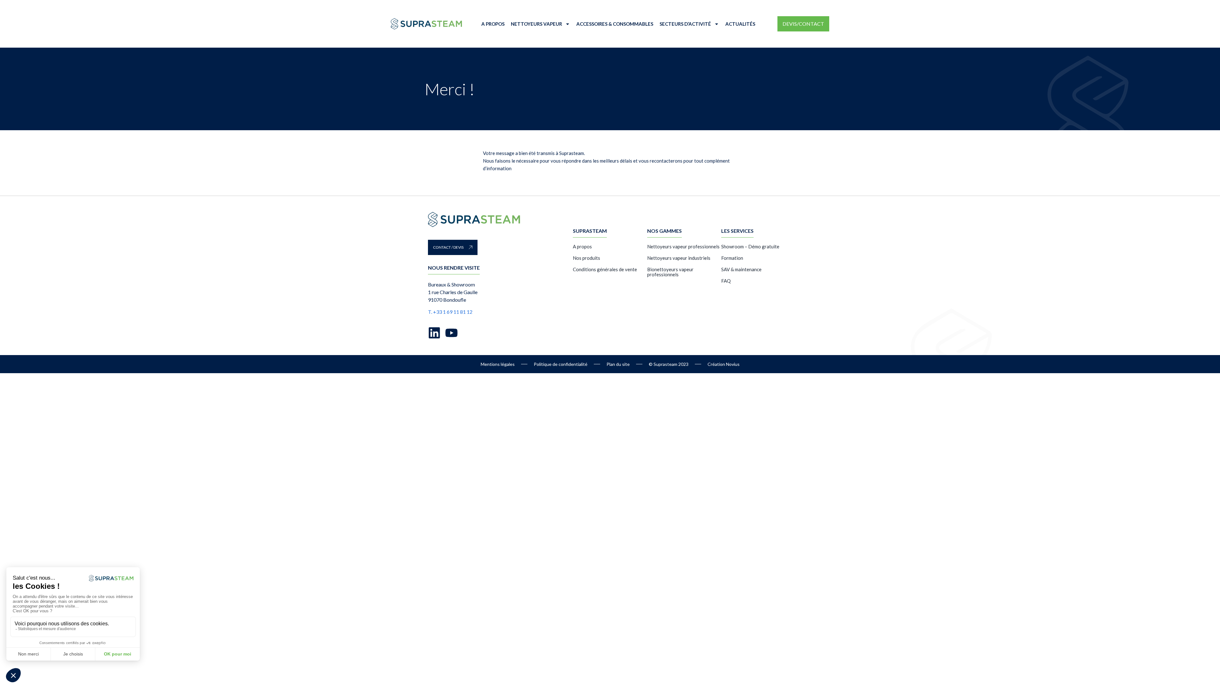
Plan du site (618, 364)
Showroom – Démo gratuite (750, 246)
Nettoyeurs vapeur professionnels (683, 246)
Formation (732, 257)
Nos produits (586, 257)
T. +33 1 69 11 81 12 (450, 312)
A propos (493, 24)
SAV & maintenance (741, 269)
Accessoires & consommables (614, 24)
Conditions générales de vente (605, 269)
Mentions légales (498, 364)
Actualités (740, 24)
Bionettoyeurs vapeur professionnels (670, 272)
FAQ (726, 280)
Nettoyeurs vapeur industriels (678, 257)
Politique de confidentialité (560, 364)
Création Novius (724, 364)
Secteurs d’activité (685, 24)
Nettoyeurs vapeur (536, 24)
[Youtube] (451, 332)
